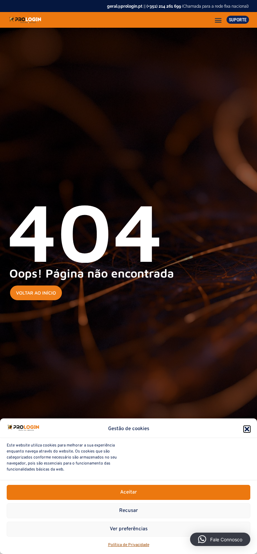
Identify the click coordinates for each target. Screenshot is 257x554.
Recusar (128, 511)
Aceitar (128, 492)
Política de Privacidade (128, 545)
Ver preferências (129, 529)
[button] (247, 429)
